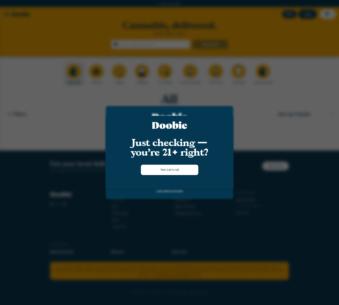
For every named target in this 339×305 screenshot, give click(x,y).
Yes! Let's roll (169, 170)
